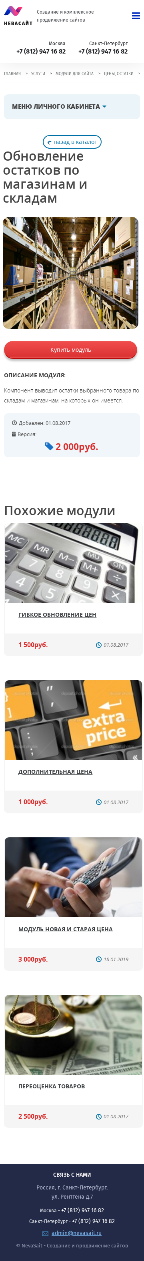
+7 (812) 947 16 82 (41, 51)
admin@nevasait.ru (77, 1233)
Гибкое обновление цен (57, 614)
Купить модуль (70, 349)
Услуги (38, 74)
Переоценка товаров (51, 1086)
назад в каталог (75, 141)
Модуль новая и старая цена (65, 929)
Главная (12, 74)
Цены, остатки (119, 74)
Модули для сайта (75, 74)
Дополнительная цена (55, 771)
